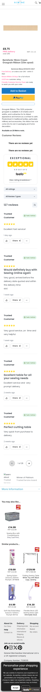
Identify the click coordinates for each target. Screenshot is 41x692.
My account (34, 626)
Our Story (7, 626)
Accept (15, 688)
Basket (32, 629)
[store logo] (19, 2)
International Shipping (21, 633)
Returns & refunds (20, 638)
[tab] (20, 489)
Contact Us (8, 632)
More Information (12, 489)
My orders (33, 632)
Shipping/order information (22, 627)
